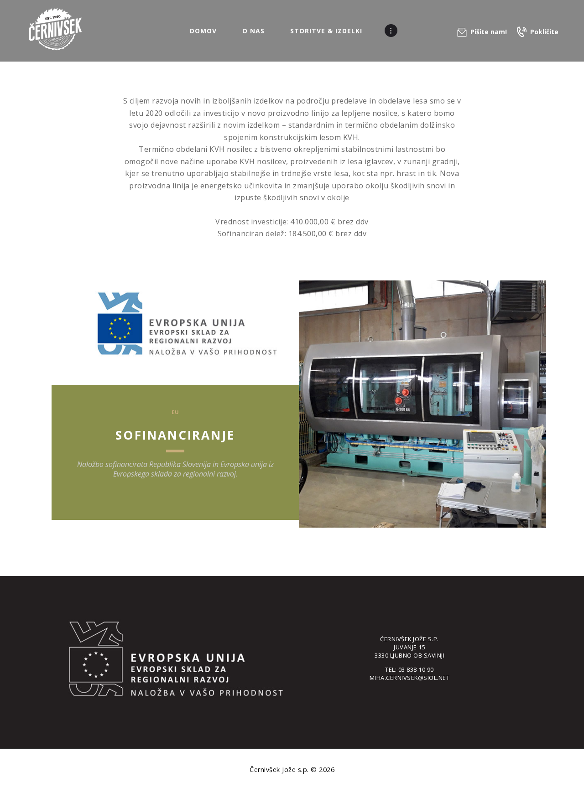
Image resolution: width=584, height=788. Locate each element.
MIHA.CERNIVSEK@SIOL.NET (410, 678)
